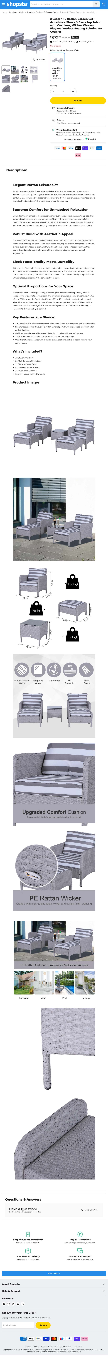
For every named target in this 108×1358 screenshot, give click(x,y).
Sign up (43, 1325)
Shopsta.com (66, 1351)
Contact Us (78, 1347)
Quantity (53, 86)
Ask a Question (91, 1209)
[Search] (96, 4)
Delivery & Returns (48, 1347)
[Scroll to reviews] (78, 35)
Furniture (13, 12)
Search (28, 1347)
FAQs (36, 1347)
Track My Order (65, 1347)
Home (4, 12)
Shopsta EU (76, 1351)
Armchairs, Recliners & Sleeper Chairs (42, 12)
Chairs (21, 12)
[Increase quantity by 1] (73, 91)
